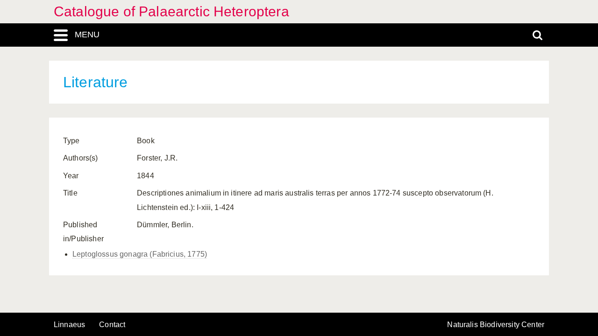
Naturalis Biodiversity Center (495, 325)
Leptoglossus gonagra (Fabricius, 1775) (139, 254)
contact (112, 325)
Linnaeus (69, 325)
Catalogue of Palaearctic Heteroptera (171, 11)
